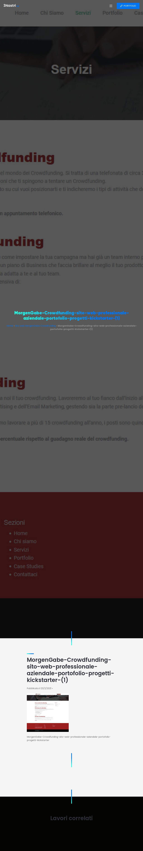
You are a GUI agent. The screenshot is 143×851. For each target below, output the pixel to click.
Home (10, 325)
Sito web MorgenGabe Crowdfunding (35, 325)
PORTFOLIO (130, 5)
